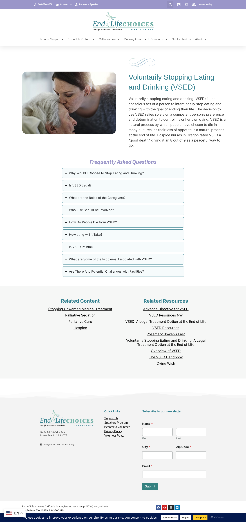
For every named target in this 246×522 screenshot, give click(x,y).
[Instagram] (171, 507)
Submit (150, 486)
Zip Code (183, 447)
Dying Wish (166, 363)
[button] (170, 4)
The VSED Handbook (166, 357)
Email (147, 466)
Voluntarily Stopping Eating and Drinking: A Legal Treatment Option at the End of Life (166, 342)
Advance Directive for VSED (166, 309)
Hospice (80, 328)
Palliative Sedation (80, 315)
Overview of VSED (166, 351)
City (146, 447)
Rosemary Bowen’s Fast (166, 334)
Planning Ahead (133, 39)
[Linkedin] (177, 507)
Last (178, 438)
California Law (107, 39)
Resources (157, 39)
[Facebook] (158, 507)
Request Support (49, 39)
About (198, 39)
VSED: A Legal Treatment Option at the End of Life (165, 321)
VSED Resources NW (166, 315)
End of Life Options (79, 39)
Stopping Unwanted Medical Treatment (80, 309)
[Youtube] (164, 507)
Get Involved (179, 39)
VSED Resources (165, 328)
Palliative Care (80, 321)
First (144, 438)
